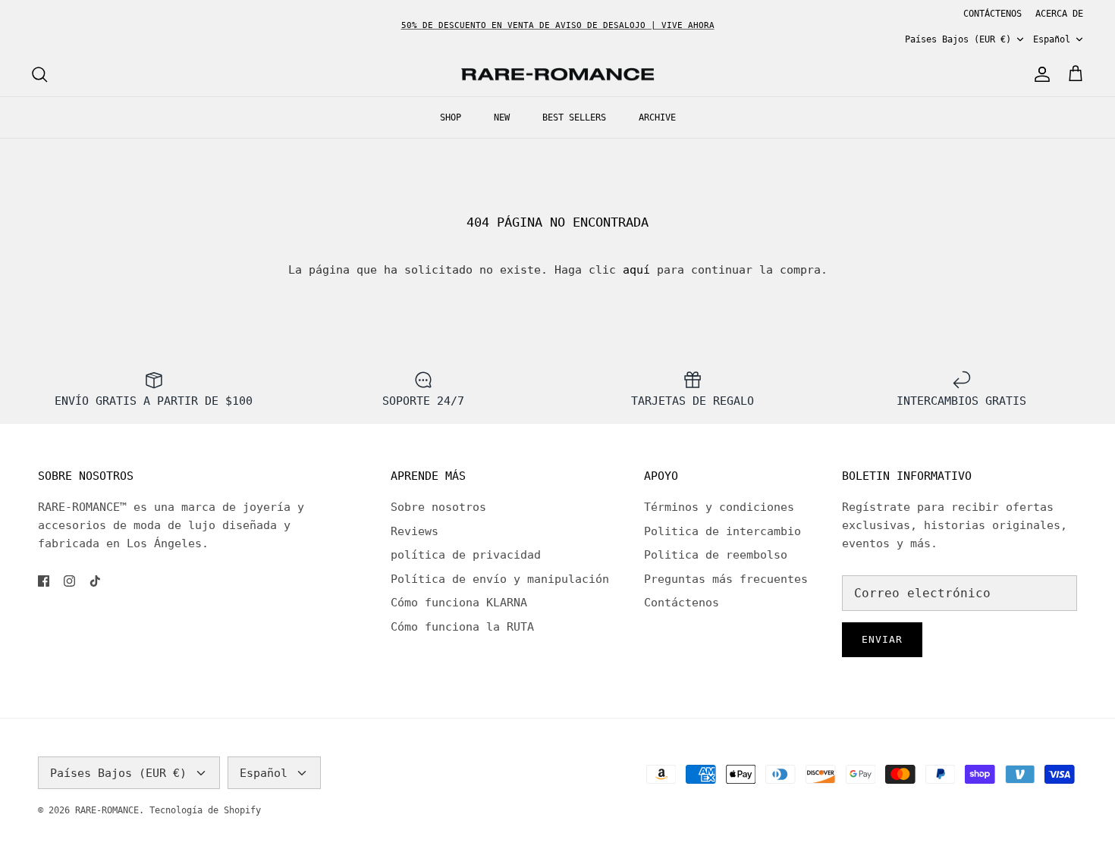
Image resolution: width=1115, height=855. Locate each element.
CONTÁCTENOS (992, 13)
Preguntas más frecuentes (726, 579)
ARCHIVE (657, 117)
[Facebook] (43, 581)
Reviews (414, 531)
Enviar (882, 639)
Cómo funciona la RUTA (462, 627)
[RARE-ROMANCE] (557, 74)
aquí (636, 270)
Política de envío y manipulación (500, 579)
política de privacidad (466, 555)
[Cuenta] (1039, 74)
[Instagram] (69, 581)
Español (1051, 39)
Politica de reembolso (715, 555)
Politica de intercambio (722, 531)
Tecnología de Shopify (205, 810)
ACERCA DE (1059, 13)
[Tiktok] (95, 581)
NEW (502, 117)
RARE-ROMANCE (107, 810)
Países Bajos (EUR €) (958, 39)
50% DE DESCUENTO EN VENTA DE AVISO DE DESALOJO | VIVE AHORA (558, 25)
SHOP (450, 117)
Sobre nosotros (438, 507)
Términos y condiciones (719, 507)
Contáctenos (681, 602)
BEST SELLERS (574, 117)
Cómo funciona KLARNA (459, 602)
